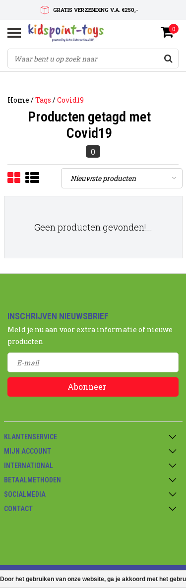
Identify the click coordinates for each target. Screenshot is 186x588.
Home (18, 100)
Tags (43, 100)
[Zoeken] (168, 58)
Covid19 (70, 100)
